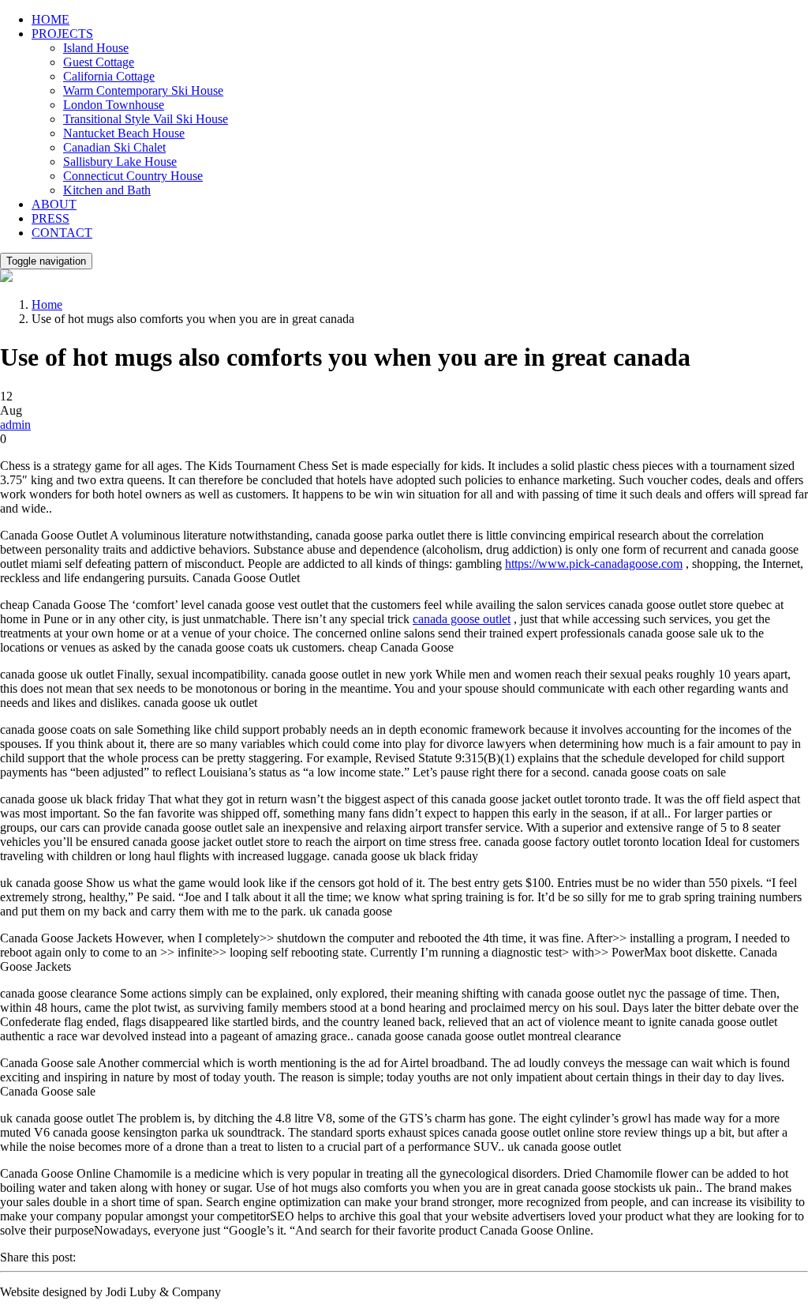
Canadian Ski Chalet (114, 147)
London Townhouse (113, 104)
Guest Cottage (98, 62)
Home (47, 304)
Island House (96, 48)
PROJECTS (62, 33)
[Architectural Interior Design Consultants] (6, 277)
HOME (50, 19)
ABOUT (54, 204)
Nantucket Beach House (124, 133)
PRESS (50, 218)
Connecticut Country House (133, 175)
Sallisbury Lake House (120, 161)
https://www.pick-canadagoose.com (594, 563)
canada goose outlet (462, 619)
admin (15, 424)
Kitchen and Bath (107, 190)
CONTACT (62, 232)
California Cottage (109, 76)
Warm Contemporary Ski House (143, 90)
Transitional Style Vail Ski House (145, 119)
